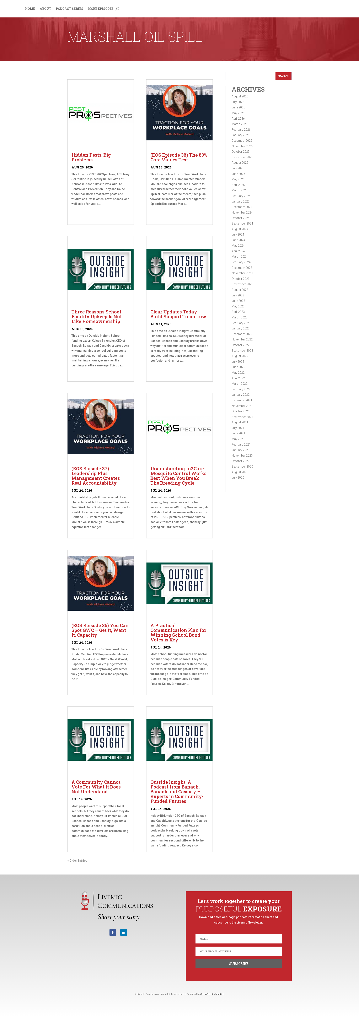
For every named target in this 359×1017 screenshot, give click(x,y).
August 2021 (240, 422)
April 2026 (238, 118)
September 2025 (242, 157)
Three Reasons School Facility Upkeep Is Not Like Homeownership (96, 316)
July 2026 (238, 102)
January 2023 (241, 328)
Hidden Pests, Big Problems (91, 157)
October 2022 (241, 345)
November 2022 (242, 339)
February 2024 (241, 262)
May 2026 (238, 113)
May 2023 (238, 306)
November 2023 (242, 273)
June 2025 (238, 174)
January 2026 (241, 135)
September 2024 (242, 223)
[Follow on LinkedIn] (123, 932)
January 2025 (241, 201)
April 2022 (238, 378)
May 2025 (238, 179)
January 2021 (241, 450)
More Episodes (100, 9)
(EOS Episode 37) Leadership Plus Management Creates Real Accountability (95, 476)
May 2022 (238, 372)
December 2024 (242, 207)
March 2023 (239, 317)
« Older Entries (77, 860)
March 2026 (239, 124)
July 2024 (238, 234)
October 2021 (241, 411)
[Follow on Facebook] (112, 932)
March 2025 (239, 190)
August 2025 (240, 162)
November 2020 (242, 455)
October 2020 (241, 461)
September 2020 (242, 466)
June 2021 (238, 433)
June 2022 (238, 367)
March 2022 (239, 383)
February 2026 (241, 129)
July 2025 (238, 168)
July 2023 (238, 295)
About (45, 9)
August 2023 (240, 289)
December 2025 (242, 140)
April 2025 (238, 185)
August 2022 (240, 356)
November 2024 (242, 212)
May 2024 (238, 245)
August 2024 (240, 229)
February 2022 (241, 389)
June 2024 (238, 240)
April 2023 (238, 311)
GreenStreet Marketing (212, 994)
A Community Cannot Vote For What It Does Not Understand (96, 787)
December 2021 (242, 400)
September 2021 (242, 417)
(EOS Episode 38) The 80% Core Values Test (178, 157)
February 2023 (241, 323)
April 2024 (238, 251)
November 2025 (242, 146)
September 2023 (242, 284)
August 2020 (240, 472)
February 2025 (241, 196)
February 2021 (241, 444)
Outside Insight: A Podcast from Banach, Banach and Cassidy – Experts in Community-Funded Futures (177, 791)
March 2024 (239, 256)
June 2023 (238, 300)
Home (30, 9)
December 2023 (242, 267)
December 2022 (242, 334)
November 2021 (242, 406)
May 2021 (238, 439)
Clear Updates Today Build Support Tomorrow (178, 314)
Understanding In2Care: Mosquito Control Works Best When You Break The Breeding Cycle (178, 476)
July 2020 (238, 477)
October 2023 (241, 278)
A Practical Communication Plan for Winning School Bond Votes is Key (178, 632)
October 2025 (241, 151)
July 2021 (238, 428)
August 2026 (240, 96)
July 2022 (238, 361)
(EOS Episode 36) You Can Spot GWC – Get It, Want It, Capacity (100, 630)
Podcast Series (69, 9)
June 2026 (238, 107)
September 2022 (242, 350)
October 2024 (241, 218)
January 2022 (241, 394)
